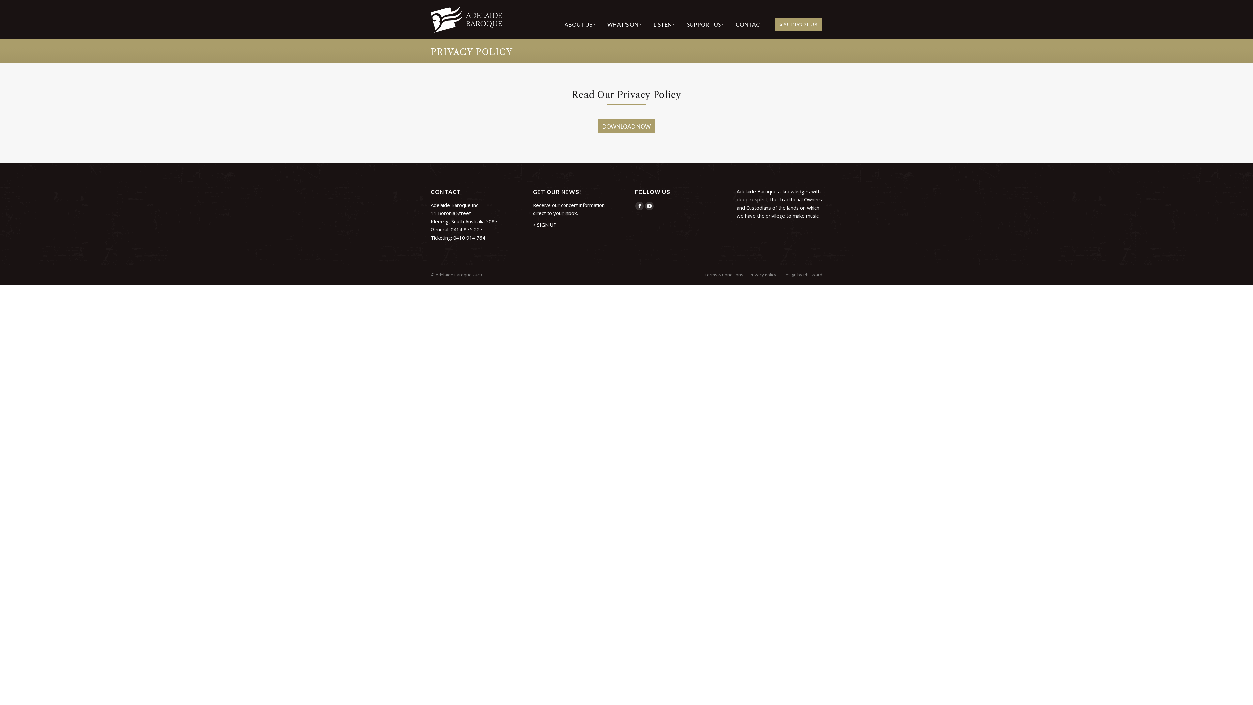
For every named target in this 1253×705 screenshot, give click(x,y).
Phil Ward (812, 275)
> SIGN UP (545, 224)
